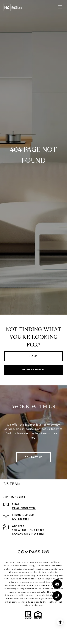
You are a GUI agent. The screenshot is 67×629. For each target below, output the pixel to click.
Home (34, 356)
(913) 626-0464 (20, 519)
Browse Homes (33, 369)
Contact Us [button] (33, 457)
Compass (14, 565)
